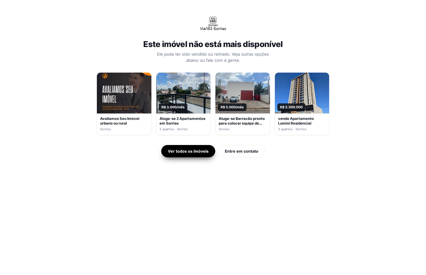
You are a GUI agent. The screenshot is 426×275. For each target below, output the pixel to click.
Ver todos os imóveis (188, 151)
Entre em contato (241, 151)
